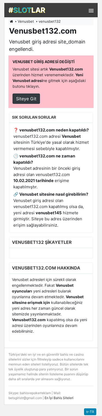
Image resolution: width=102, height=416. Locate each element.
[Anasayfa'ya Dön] (11, 21)
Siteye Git (26, 98)
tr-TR (90, 412)
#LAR (26, 10)
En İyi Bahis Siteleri (59, 398)
